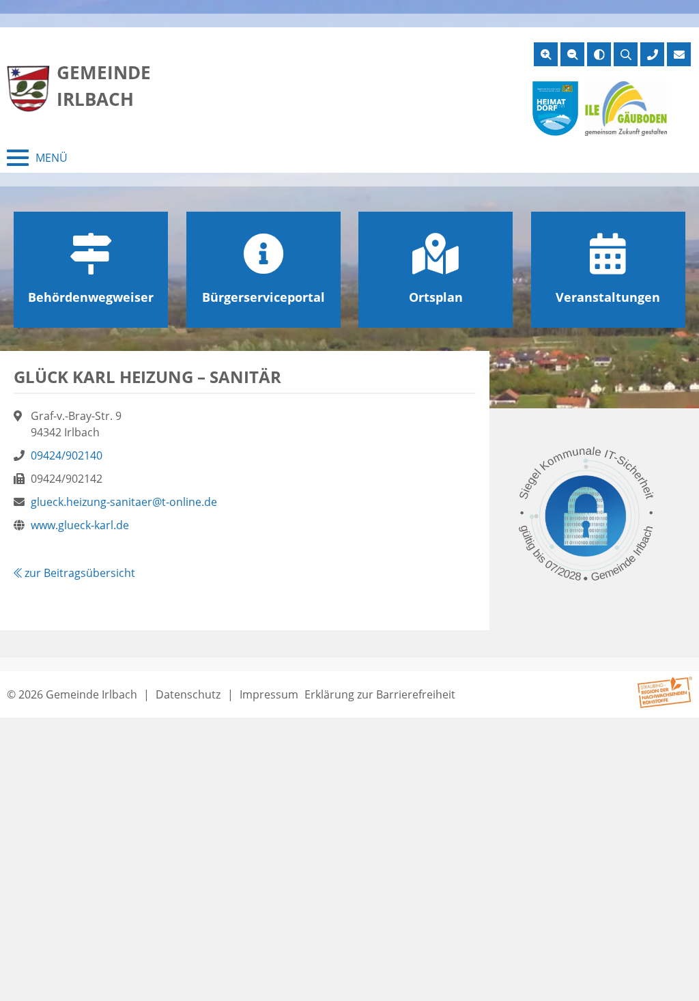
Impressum (269, 694)
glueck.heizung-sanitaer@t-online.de (124, 501)
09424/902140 (66, 455)
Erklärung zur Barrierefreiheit (379, 694)
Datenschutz (188, 694)
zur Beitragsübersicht (78, 572)
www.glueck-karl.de (80, 525)
